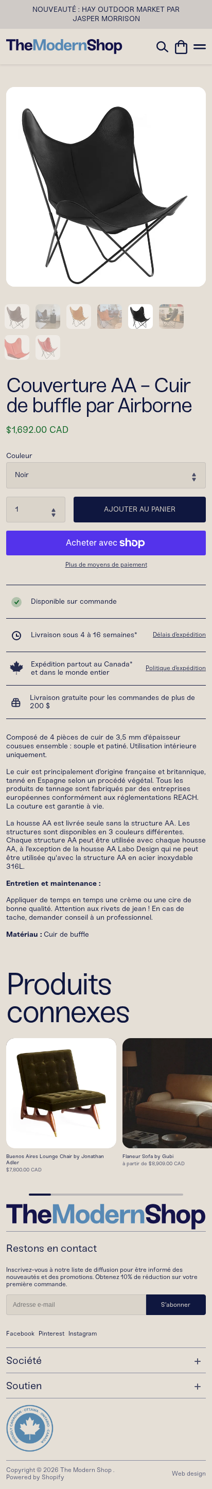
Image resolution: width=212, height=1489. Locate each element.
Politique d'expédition (176, 668)
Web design (189, 1473)
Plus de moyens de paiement (106, 565)
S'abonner (175, 1304)
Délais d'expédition (179, 634)
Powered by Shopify (35, 1477)
